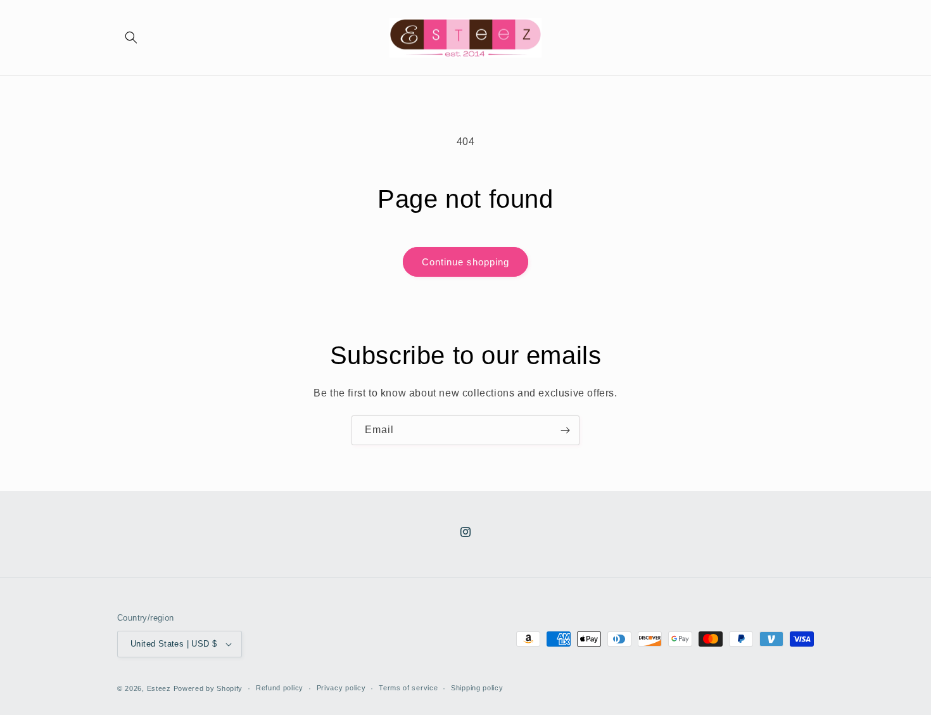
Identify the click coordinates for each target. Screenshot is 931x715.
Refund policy (279, 688)
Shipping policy (477, 688)
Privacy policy (341, 688)
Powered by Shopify (208, 688)
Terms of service (408, 688)
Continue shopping (465, 261)
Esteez (159, 688)
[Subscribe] (565, 430)
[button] (131, 37)
